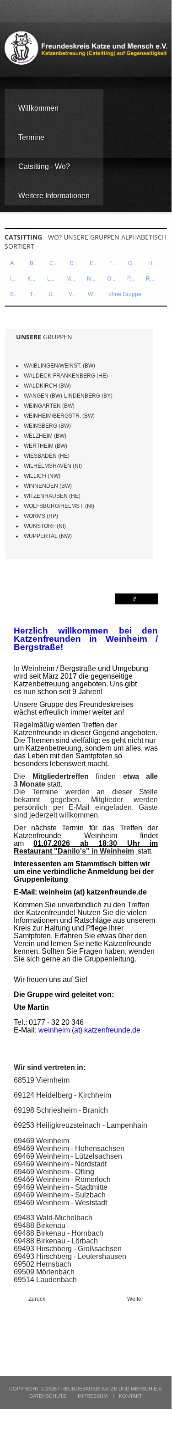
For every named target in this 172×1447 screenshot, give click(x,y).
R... (150, 279)
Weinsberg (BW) (47, 426)
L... (50, 279)
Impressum (93, 1396)
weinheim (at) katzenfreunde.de (93, 892)
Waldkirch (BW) (47, 386)
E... (93, 263)
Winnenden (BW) (48, 486)
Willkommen (38, 108)
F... (112, 263)
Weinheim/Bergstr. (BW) (59, 416)
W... (92, 294)
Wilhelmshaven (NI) (53, 466)
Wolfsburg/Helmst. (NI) (59, 506)
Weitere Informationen (54, 195)
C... (53, 263)
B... (34, 263)
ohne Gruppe (124, 294)
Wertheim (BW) (45, 446)
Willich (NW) (42, 476)
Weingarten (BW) (49, 406)
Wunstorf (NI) (45, 526)
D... (74, 263)
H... (152, 263)
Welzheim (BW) (45, 436)
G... (132, 263)
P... (130, 279)
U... (52, 294)
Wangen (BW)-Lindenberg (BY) (68, 396)
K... (31, 279)
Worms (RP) (41, 516)
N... (91, 279)
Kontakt (130, 1396)
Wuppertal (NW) (48, 536)
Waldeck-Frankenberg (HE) (66, 376)
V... (72, 294)
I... (13, 279)
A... (14, 263)
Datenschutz (47, 1396)
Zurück (36, 1299)
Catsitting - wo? (44, 166)
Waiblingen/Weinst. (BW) (59, 366)
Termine (31, 137)
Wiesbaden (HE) (47, 456)
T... (33, 294)
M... (70, 279)
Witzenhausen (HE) (52, 496)
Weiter (136, 1299)
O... (111, 279)
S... (14, 294)
